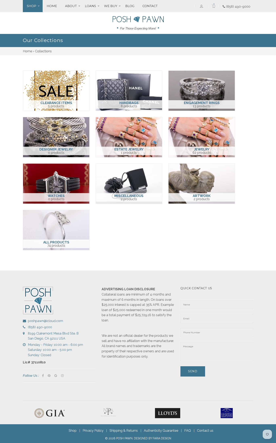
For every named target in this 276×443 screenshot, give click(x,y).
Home (52, 6)
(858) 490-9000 (237, 6)
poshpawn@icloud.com (45, 321)
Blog (129, 6)
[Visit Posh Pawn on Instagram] (62, 375)
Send (192, 371)
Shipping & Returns (124, 430)
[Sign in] (201, 6)
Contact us (205, 430)
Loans (90, 6)
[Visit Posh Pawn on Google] (55, 375)
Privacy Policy (93, 430)
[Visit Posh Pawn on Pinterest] (49, 375)
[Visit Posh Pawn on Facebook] (43, 375)
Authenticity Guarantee (161, 430)
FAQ (187, 430)
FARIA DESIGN (162, 438)
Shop (31, 6)
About (71, 6)
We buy (110, 6)
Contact (150, 6)
